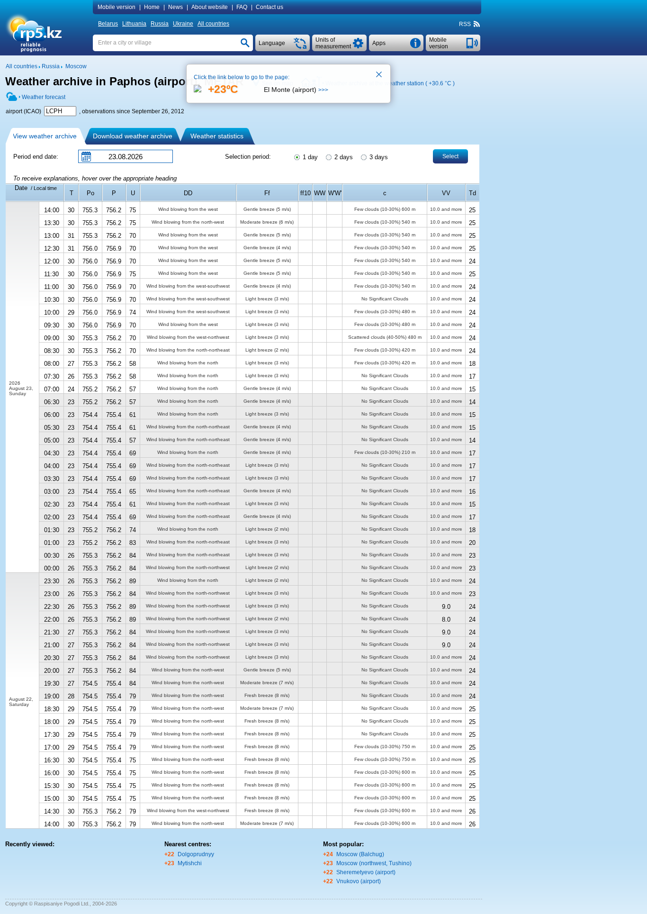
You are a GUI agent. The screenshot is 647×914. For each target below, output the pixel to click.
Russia (160, 23)
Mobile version (116, 7)
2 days (342, 157)
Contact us (269, 7)
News (175, 7)
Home (152, 7)
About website (209, 7)
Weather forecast (43, 97)
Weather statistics (216, 136)
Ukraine (183, 23)
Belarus (108, 23)
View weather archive (45, 136)
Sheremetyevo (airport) (365, 872)
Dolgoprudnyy (196, 854)
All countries (213, 23)
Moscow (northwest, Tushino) (374, 863)
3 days (378, 157)
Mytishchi (190, 863)
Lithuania (134, 23)
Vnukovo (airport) (358, 881)
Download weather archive (132, 136)
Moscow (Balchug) (360, 854)
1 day (309, 157)
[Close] (379, 75)
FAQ (241, 7)
